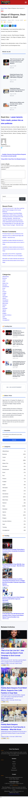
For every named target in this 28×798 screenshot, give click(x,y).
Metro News (5, 303)
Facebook (11, 781)
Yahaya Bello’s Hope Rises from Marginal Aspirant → (14, 159)
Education (4, 285)
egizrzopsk (4, 253)
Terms (15, 793)
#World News (5, 276)
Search (4, 196)
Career (4, 280)
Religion (4, 313)
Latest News (5, 301)
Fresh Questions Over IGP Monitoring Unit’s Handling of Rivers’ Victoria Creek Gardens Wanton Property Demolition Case (19, 373)
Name (2, 179)
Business (4, 278)
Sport (3, 316)
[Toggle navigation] (25, 2)
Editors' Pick (5, 283)
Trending (4, 318)
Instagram (17, 781)
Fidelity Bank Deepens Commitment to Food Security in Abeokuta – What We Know (17, 90)
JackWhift (4, 247)
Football (4, 293)
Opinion (4, 310)
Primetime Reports (6, 233)
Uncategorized (5, 320)
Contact (18, 793)
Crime (3, 281)
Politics (4, 311)
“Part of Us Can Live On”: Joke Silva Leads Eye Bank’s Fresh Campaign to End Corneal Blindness (13, 210)
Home (2, 8)
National (4, 305)
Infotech (4, 298)
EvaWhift (4, 240)
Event (3, 288)
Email (2, 181)
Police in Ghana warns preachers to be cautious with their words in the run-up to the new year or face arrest (13, 422)
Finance (4, 291)
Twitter (14, 781)
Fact (3, 290)
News (6, 8)
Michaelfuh (5, 258)
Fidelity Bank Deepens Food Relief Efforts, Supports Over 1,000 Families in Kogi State (16, 76)
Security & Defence (6, 315)
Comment (3, 169)
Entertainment (5, 286)
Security (14, 763)
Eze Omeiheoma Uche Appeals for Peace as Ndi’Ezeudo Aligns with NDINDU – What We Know (12, 235)
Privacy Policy (11, 793)
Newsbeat (4, 308)
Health (4, 295)
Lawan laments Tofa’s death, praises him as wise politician (12, 120)
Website (3, 183)
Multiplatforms (15, 785)
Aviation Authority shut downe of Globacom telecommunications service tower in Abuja (13, 242)
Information (5, 296)
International (5, 300)
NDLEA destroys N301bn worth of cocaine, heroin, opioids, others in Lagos (17, 104)
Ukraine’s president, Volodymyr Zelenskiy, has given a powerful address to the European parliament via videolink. (13, 415)
